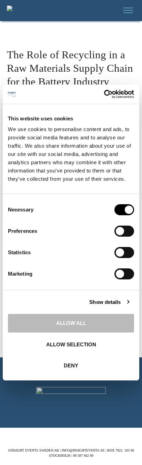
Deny (71, 365)
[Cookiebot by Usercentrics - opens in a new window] (104, 94)
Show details (105, 302)
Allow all (71, 323)
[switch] (124, 231)
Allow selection (71, 344)
